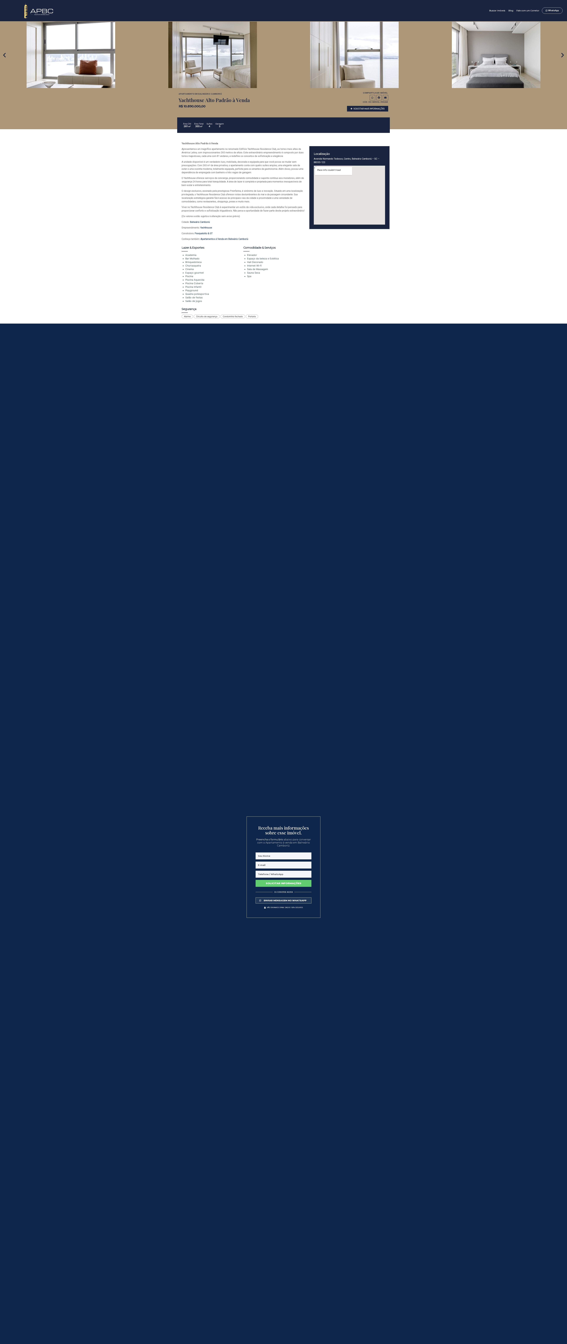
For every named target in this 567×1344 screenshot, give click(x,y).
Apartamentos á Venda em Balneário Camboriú (224, 239)
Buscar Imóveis (497, 10)
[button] (4, 55)
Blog (510, 10)
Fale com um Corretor (527, 10)
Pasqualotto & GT (204, 233)
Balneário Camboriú (210, 94)
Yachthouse (206, 227)
